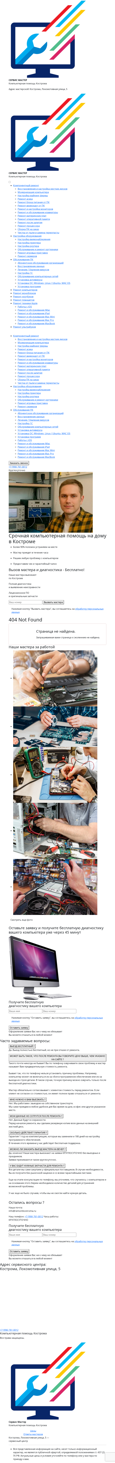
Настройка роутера (28, 246)
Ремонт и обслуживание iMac (34, 310)
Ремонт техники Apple (25, 303)
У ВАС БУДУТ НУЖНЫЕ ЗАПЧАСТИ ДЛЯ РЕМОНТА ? (37, 1165)
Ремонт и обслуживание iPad (34, 313)
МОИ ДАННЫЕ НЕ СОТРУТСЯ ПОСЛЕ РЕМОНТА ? (36, 1116)
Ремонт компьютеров (25, 289)
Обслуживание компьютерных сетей (38, 276)
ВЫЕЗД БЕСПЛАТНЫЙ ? (22, 1046)
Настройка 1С (25, 273)
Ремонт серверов (27, 256)
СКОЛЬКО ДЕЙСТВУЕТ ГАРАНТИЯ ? (28, 1132)
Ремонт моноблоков (24, 293)
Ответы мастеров (33, 1434)
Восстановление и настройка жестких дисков (42, 188)
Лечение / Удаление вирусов (33, 269)
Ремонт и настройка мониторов (35, 209)
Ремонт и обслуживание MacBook (36, 323)
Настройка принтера (29, 242)
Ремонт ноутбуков (23, 296)
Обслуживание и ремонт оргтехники (38, 249)
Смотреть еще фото (22, 919)
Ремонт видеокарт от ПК (31, 205)
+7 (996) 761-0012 (18, 466)
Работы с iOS (25, 306)
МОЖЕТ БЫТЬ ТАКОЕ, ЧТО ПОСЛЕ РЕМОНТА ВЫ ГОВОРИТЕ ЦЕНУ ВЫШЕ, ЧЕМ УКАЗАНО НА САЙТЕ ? (57, 1057)
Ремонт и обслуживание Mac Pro (36, 320)
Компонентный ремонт (26, 185)
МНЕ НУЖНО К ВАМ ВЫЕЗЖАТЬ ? (27, 1099)
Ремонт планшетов (23, 299)
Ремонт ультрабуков (24, 326)
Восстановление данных (31, 266)
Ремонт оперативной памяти (34, 219)
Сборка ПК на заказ (28, 229)
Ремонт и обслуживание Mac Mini (36, 316)
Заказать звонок (19, 463)
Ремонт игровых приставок (33, 252)
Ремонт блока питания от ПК (34, 202)
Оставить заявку (19, 1027)
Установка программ (29, 286)
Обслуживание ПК (23, 259)
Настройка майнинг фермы (33, 195)
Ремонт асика (25, 198)
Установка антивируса (30, 279)
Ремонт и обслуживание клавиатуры (38, 212)
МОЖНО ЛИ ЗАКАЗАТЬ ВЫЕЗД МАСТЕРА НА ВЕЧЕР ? (37, 1149)
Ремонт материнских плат (32, 215)
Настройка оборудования (27, 235)
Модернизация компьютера (33, 192)
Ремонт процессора (29, 225)
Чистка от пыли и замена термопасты (38, 232)
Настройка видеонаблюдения (34, 239)
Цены (33, 1430)
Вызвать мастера (53, 602)
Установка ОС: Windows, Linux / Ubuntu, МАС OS (44, 283)
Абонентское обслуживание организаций (41, 262)
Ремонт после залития (30, 222)
